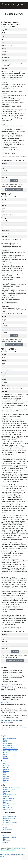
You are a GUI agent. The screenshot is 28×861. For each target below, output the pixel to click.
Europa (5, 754)
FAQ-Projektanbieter (9, 818)
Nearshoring (6, 820)
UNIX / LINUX (16, 720)
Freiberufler (10, 688)
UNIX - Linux (6, 805)
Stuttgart (5, 780)
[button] (3, 7)
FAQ (4, 839)
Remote (5, 758)
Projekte (5, 828)
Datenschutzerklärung (9, 837)
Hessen (5, 742)
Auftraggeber (7, 815)
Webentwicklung (8, 807)
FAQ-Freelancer (7, 829)
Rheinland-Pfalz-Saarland (10, 751)
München (3, 702)
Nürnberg (9, 702)
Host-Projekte (7, 791)
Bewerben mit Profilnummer (14, 190)
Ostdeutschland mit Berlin (10, 749)
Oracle (8, 722)
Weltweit (5, 756)
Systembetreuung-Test (9, 804)
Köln (4, 773)
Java (5, 720)
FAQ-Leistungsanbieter (9, 816)
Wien (4, 782)
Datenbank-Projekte (9, 789)
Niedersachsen (7, 743)
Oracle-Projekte (7, 800)
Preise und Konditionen (10, 822)
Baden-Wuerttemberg (9, 738)
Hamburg (6, 769)
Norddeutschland (8, 745)
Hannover (6, 771)
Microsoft (9, 720)
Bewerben (14, 181)
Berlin (5, 764)
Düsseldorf (6, 765)
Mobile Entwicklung (8, 798)
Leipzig (5, 774)
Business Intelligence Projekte (11, 787)
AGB (4, 835)
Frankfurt (6, 767)
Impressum (6, 841)
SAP (2, 720)
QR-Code (5, 842)
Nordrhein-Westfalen (9, 747)
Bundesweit (6, 752)
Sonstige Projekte (8, 809)
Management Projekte (9, 795)
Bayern (5, 740)
